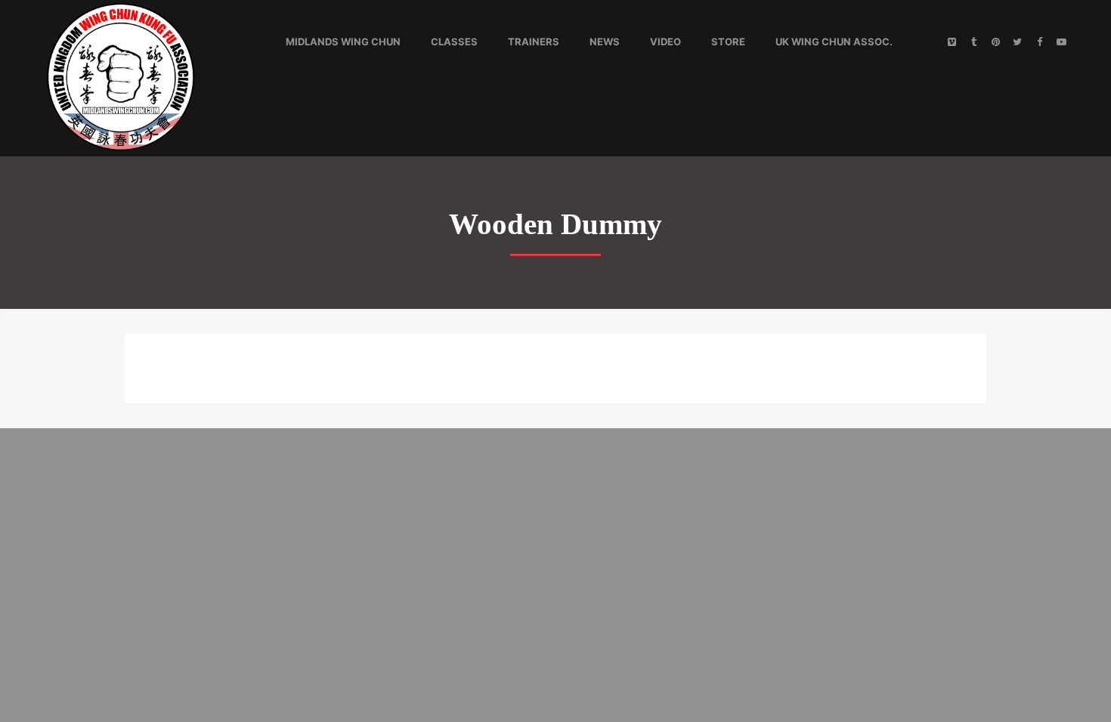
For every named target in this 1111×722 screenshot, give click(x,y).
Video (665, 41)
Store (728, 41)
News (605, 41)
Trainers (533, 41)
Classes (454, 41)
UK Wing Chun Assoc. (834, 41)
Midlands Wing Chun (343, 41)
